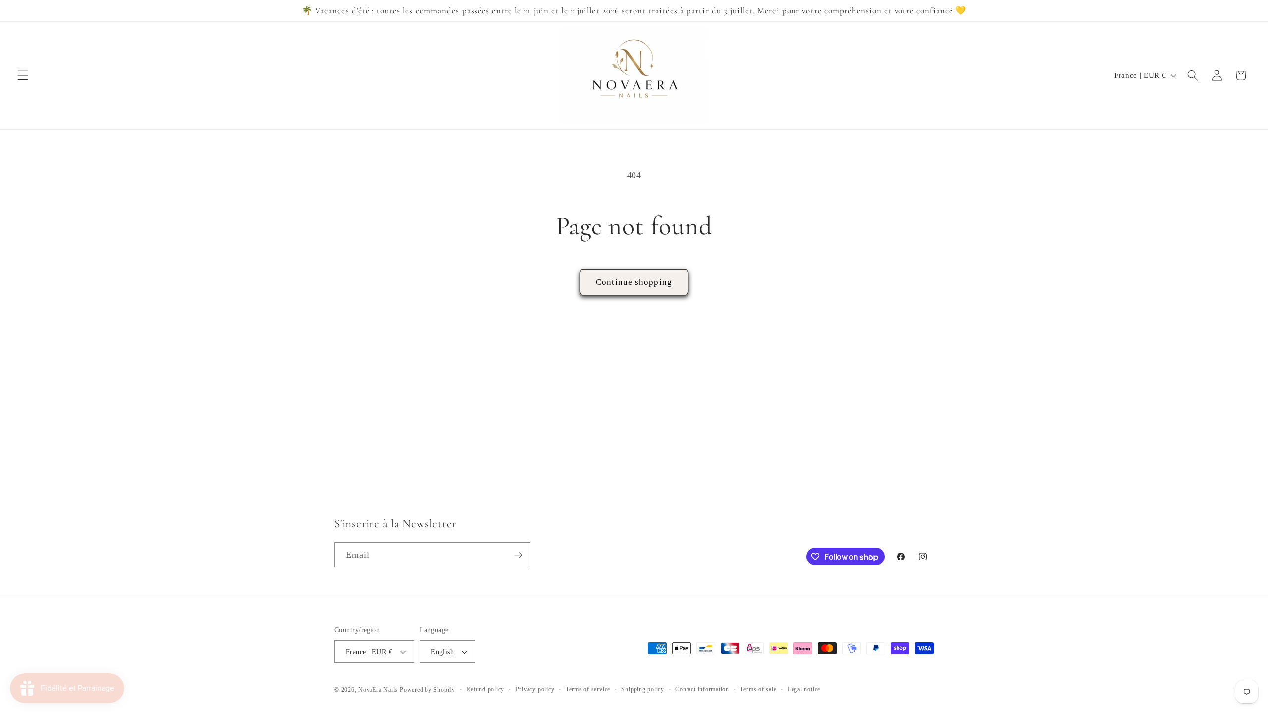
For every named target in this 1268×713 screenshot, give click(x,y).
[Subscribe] (518, 555)
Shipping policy (642, 689)
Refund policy (485, 689)
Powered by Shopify (427, 689)
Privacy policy (535, 689)
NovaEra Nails (378, 689)
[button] (23, 75)
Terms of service (588, 689)
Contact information (702, 689)
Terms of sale (758, 689)
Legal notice (804, 689)
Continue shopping (634, 282)
